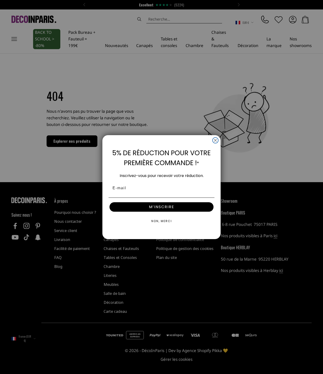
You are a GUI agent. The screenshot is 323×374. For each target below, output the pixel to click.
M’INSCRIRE (161, 207)
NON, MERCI (161, 221)
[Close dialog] (215, 140)
